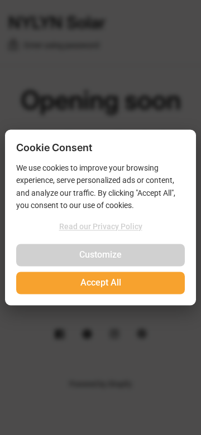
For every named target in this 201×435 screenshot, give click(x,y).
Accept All (100, 283)
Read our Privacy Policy (100, 226)
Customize (100, 255)
